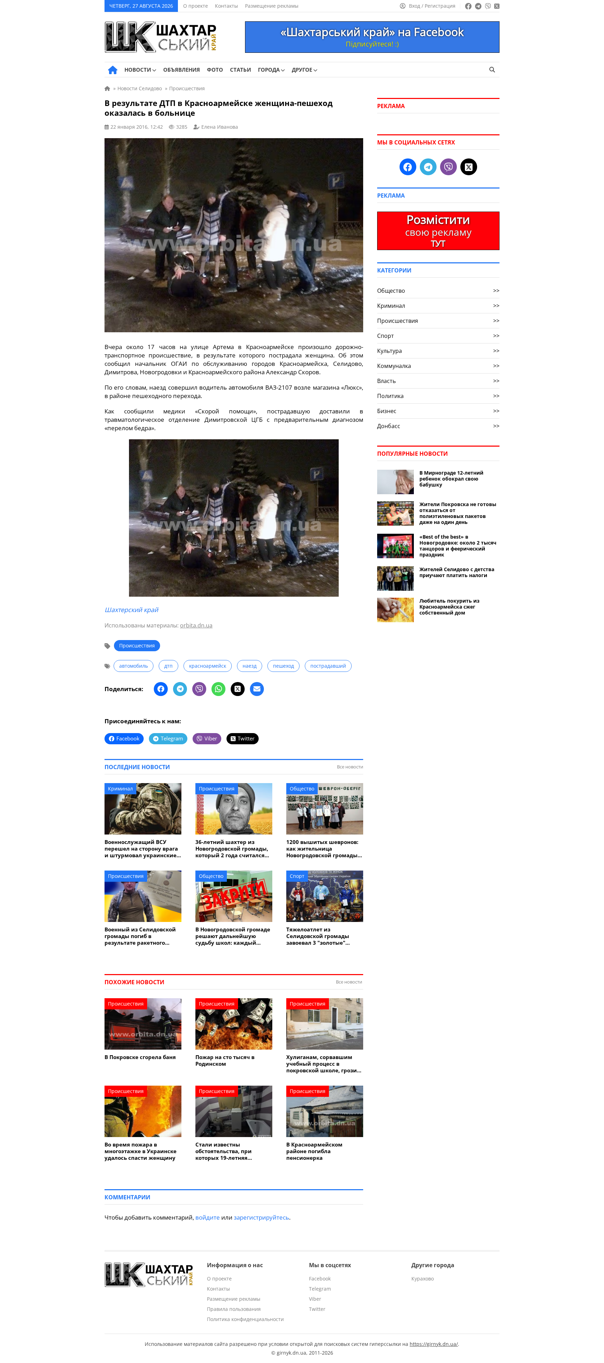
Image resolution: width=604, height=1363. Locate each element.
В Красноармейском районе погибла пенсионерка (314, 1151)
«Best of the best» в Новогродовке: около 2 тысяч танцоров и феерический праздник (457, 546)
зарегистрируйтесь (261, 1217)
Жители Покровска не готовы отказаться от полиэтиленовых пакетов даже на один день (457, 513)
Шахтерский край (131, 609)
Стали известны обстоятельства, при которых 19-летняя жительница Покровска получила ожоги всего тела (233, 1151)
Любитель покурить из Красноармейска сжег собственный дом (449, 607)
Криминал (120, 788)
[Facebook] (161, 689)
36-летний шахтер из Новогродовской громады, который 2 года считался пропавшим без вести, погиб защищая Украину (231, 849)
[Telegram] (180, 689)
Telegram (320, 1288)
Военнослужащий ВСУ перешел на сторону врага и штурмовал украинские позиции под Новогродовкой (141, 849)
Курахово (422, 1278)
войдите (207, 1217)
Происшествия (137, 645)
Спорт (297, 876)
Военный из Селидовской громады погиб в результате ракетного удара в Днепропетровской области (142, 936)
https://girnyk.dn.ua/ (434, 1344)
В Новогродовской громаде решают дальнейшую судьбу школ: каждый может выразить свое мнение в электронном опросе (232, 936)
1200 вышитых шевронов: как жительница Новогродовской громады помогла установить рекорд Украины (322, 849)
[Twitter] (238, 689)
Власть (438, 381)
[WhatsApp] (218, 689)
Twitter (317, 1309)
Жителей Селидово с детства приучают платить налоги (456, 572)
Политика (438, 396)
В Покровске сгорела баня (140, 1057)
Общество (302, 788)
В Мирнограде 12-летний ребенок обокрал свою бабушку (451, 479)
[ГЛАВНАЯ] (112, 70)
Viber (315, 1298)
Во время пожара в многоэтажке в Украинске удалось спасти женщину (141, 1151)
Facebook (320, 1278)
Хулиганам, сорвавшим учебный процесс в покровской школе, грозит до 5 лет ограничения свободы (323, 1064)
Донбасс (438, 426)
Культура (438, 351)
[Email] (257, 689)
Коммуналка (438, 366)
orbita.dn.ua (196, 625)
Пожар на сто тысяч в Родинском (224, 1060)
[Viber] (199, 689)
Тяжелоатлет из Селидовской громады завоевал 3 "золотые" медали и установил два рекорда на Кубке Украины (323, 936)
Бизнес (438, 411)
